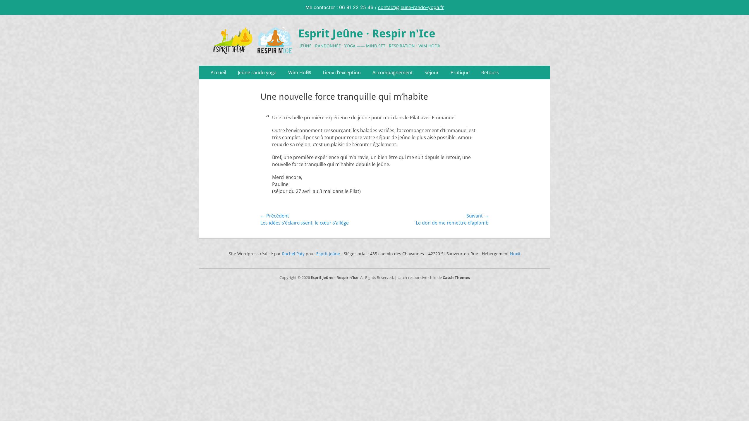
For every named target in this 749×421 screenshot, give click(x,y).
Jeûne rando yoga (257, 72)
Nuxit (515, 253)
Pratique (460, 72)
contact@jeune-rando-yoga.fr (411, 7)
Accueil (218, 72)
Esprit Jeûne (328, 253)
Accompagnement (392, 72)
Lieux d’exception (342, 72)
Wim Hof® (299, 72)
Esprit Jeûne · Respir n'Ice (366, 33)
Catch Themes (456, 277)
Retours (490, 72)
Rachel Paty (293, 253)
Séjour (432, 72)
